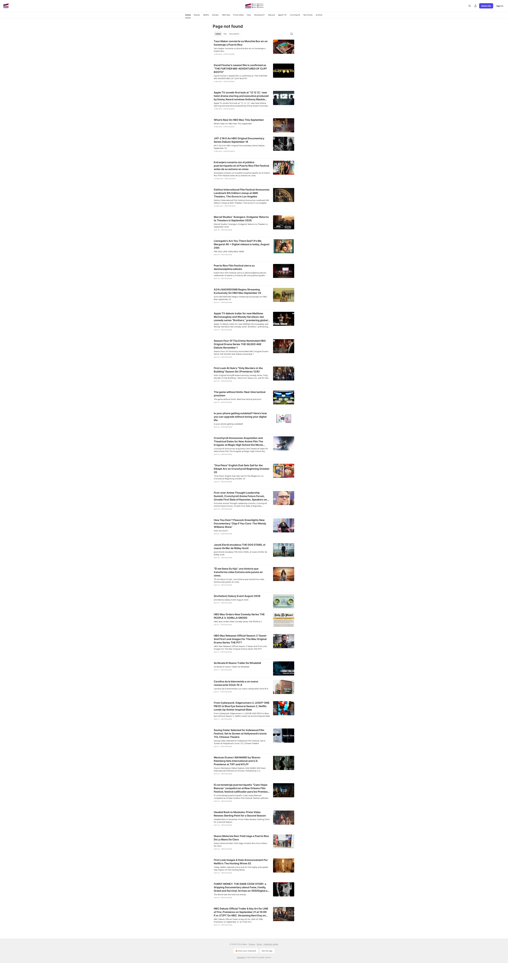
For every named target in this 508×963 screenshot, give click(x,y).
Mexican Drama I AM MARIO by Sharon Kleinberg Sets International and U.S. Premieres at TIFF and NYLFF (237, 761)
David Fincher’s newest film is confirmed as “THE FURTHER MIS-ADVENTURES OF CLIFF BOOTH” (240, 69)
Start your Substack (247, 951)
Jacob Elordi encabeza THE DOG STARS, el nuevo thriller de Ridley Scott (239, 546)
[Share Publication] (475, 5)
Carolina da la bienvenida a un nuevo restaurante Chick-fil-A (236, 683)
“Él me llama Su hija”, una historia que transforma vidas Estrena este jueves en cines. (238, 572)
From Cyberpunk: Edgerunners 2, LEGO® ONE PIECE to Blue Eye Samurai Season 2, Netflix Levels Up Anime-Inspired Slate (241, 706)
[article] (254, 49)
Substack (241, 957)
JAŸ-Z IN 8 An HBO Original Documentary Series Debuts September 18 (239, 140)
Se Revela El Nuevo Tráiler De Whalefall (237, 663)
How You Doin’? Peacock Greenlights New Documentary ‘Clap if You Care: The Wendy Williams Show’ (240, 523)
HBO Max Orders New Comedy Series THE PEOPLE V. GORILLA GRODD (239, 616)
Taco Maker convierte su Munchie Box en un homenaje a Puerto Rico (241, 43)
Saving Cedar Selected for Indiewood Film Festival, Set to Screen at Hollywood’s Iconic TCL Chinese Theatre (240, 734)
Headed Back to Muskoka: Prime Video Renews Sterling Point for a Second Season (240, 814)
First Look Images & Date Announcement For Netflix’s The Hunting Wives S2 (241, 861)
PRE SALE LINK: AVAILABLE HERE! (229, 251)
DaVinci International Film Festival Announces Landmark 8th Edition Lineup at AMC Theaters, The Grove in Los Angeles (241, 193)
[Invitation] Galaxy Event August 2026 (237, 596)
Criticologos (228, 54)
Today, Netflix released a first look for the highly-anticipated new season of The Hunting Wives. (241, 868)
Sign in (499, 5)
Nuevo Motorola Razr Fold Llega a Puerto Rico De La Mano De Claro (241, 838)
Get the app (267, 951)
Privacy (252, 944)
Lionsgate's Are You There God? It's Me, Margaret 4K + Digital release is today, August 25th (241, 244)
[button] (188, 15)
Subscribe (486, 5)
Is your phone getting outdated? (228, 424)
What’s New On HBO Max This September (239, 119)
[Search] (469, 5)
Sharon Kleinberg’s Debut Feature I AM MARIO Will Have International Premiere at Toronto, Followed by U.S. (240, 769)
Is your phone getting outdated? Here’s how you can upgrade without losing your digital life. (240, 417)
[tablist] (227, 33)
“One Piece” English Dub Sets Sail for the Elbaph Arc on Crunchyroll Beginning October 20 (241, 469)
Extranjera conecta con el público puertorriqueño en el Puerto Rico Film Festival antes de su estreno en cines (241, 166)
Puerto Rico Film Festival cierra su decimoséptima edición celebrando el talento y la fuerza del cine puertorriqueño (240, 274)
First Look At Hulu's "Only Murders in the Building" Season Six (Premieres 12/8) (238, 370)
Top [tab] (224, 34)
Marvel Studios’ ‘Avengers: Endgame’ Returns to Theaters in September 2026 (241, 218)
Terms (259, 944)
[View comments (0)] (233, 57)
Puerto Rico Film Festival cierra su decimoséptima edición (234, 267)
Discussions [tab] (234, 34)
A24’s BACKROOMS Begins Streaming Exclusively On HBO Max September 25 (237, 291)
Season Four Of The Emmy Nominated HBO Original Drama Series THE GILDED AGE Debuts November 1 (240, 344)
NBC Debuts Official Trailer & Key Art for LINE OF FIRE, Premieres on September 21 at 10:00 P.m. (238, 920)
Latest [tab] (218, 34)
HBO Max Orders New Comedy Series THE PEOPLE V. (238, 621)
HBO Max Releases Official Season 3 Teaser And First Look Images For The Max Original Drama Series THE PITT (240, 639)
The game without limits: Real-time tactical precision (239, 394)
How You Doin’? (221, 530)
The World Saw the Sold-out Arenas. (230, 894)
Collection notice (271, 944)
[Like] (215, 57)
